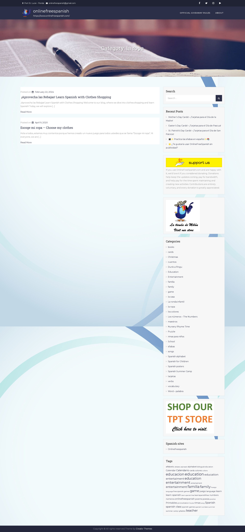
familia (171, 282)
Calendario (182, 470)
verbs (171, 381)
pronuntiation (183, 503)
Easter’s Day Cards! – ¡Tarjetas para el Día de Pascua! (194, 125)
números (170, 499)
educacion (175, 474)
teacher (192, 510)
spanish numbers (201, 507)
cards (170, 252)
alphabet (192, 466)
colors (204, 471)
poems (198, 499)
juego (203, 491)
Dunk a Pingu (175, 267)
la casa (171, 297)
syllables (182, 511)
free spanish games (181, 491)
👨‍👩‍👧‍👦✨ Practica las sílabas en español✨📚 (189, 139)
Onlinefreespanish (177, 449)
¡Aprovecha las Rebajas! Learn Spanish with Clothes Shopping (65, 97)
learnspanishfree (202, 495)
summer (212, 507)
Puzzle (171, 331)
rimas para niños (176, 336)
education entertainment (183, 480)
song (203, 503)
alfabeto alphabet (181, 467)
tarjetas (172, 376)
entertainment (176, 487)
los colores (173, 312)
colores (198, 470)
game (171, 292)
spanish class (173, 506)
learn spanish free (187, 495)
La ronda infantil (176, 302)
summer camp (172, 511)
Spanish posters (176, 366)
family (171, 287)
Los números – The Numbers (182, 316)
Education (173, 272)
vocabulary (173, 386)
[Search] (219, 98)
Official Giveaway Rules (195, 13)
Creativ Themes (144, 529)
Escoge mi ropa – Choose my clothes (46, 128)
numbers (214, 495)
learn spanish (173, 495)
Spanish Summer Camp (180, 371)
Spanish (210, 502)
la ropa (171, 307)
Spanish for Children (178, 361)
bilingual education (205, 467)
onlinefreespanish (51, 11)
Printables (171, 503)
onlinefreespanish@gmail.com (62, 3)
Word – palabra (175, 391)
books (171, 247)
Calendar (171, 470)
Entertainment (175, 277)
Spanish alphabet (177, 356)
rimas (197, 502)
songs (171, 351)
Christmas (173, 257)
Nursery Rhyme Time (179, 326)
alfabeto (170, 466)
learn (219, 491)
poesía (206, 499)
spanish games (188, 507)
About (219, 13)
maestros (172, 321)
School (171, 341)
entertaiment (196, 483)
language (211, 491)
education (194, 474)
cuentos (172, 262)
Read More (26, 112)
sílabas (171, 346)
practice (213, 499)
